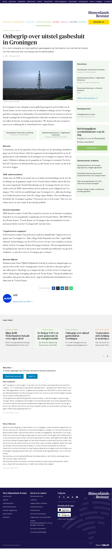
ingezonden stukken (38, 503)
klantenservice (36, 496)
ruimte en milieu (43, 22)
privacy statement (38, 529)
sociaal (55, 22)
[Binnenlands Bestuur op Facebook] (59, 497)
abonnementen (9, 507)
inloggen (99, 1)
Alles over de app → (66, 519)
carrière (73, 22)
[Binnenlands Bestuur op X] (64, 497)
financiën (30, 22)
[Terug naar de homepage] (98, 14)
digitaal (64, 22)
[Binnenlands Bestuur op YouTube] (77, 497)
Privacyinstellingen (38, 532)
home (5, 1)
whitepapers (83, 1)
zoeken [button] (108, 1)
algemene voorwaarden (40, 517)
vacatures (12, 1)
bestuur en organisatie (13, 22)
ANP (6, 56)
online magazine (60, 1)
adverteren (31, 1)
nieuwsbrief (48, 1)
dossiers (6, 517)
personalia (7, 514)
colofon (33, 500)
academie (21, 1)
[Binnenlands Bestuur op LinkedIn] (68, 497)
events (39, 1)
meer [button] (92, 1)
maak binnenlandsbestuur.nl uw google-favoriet (41, 523)
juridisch (83, 22)
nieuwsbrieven (36, 507)
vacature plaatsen (38, 514)
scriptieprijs (72, 1)
